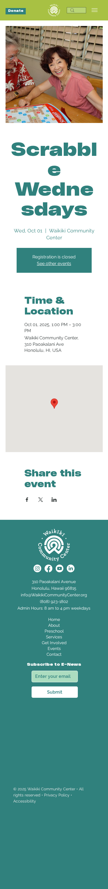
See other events (54, 263)
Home (54, 619)
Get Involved (54, 642)
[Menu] (94, 10)
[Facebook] (48, 568)
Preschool (54, 631)
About (54, 625)
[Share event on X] (40, 499)
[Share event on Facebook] (27, 499)
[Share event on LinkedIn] (54, 499)
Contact (54, 654)
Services (54, 636)
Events (54, 648)
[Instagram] (37, 568)
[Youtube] (59, 568)
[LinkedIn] (70, 568)
